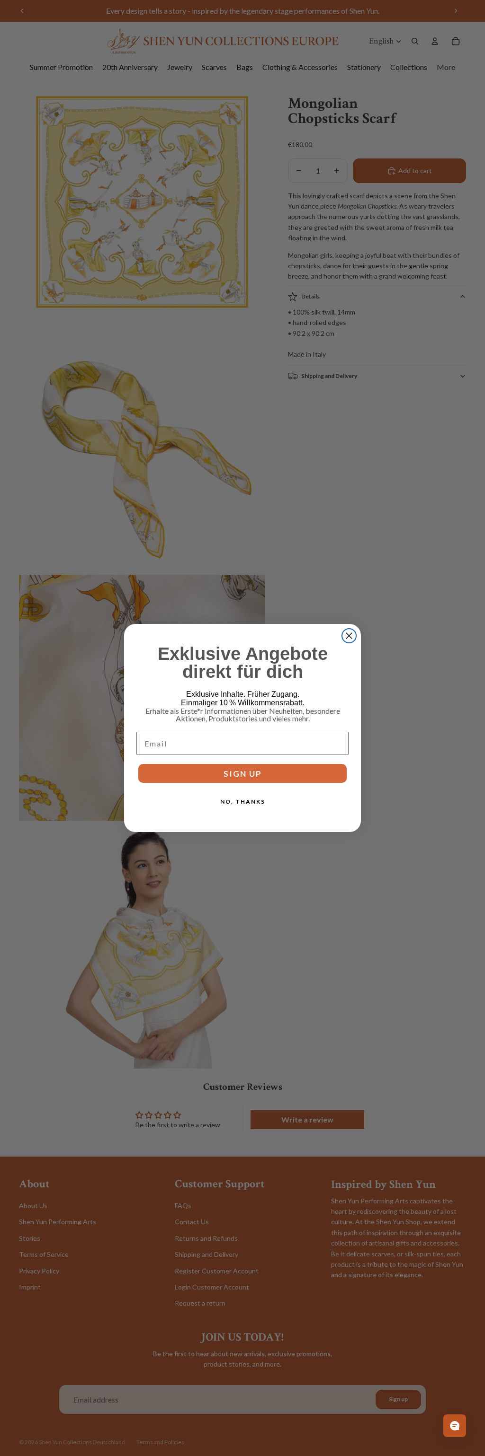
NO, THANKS (242, 801)
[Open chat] (454, 1425)
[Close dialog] (349, 636)
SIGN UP (243, 774)
